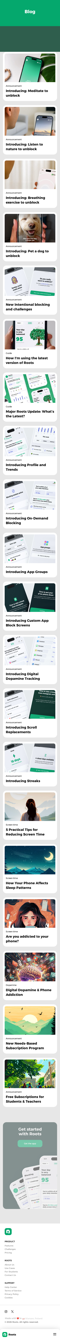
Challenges (10, 1249)
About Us (9, 1264)
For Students (11, 1271)
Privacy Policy (12, 1294)
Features (9, 1245)
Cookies (9, 1297)
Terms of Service (13, 1290)
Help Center (11, 1287)
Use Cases (10, 1268)
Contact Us (10, 1275)
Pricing (8, 1252)
